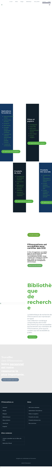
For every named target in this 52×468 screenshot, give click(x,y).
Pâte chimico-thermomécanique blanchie (34, 130)
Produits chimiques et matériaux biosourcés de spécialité (46, 193)
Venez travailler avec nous (10, 380)
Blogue (21, 1)
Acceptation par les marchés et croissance (20, 178)
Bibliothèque (28, 1)
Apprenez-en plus (8, 99)
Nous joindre (36, 1)
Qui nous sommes (34, 407)
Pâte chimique (33, 134)
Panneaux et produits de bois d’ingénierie (21, 194)
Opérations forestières (35, 410)
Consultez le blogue (33, 235)
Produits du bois (33, 417)
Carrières (44, 1)
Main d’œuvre (7, 125)
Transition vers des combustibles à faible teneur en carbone (46, 178)
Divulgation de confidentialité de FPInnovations (26, 458)
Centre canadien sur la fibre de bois (12, 439)
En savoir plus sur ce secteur (11, 151)
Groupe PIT (6, 123)
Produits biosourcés (35, 420)
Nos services (32, 423)
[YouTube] (26, 453)
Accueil (11, 1)
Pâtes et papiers (33, 413)
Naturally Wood (7, 443)
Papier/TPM (33, 126)
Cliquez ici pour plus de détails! (35, 265)
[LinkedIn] (25, 453)
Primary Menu (49, 5)
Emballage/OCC (33, 124)
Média (16, 1)
